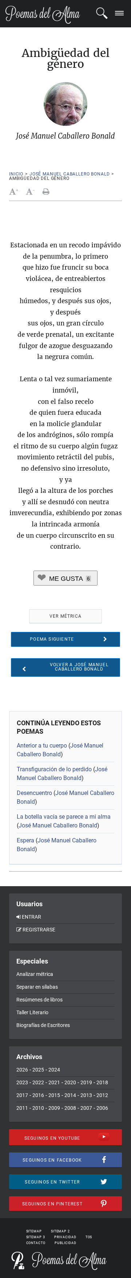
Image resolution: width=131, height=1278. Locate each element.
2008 (70, 1108)
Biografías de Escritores (43, 1025)
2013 (86, 1095)
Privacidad (65, 1237)
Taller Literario (32, 1012)
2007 (86, 1108)
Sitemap (34, 1231)
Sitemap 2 (60, 1231)
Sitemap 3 (35, 1237)
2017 (22, 1095)
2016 (38, 1095)
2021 (54, 1082)
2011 (22, 1108)
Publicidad (65, 1243)
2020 (70, 1082)
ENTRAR (31, 916)
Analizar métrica (34, 974)
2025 (38, 1069)
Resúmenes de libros (39, 999)
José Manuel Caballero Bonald (69, 174)
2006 (102, 1108)
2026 (22, 1069)
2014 (70, 1095)
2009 (54, 1108)
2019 (86, 1082)
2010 (38, 1108)
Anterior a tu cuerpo (42, 745)
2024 (54, 1069)
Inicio (16, 174)
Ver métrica (65, 616)
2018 (102, 1082)
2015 (54, 1095)
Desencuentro (34, 792)
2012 (102, 1095)
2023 (22, 1082)
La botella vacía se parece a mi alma (64, 816)
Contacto (35, 1243)
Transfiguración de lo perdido (54, 769)
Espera (25, 840)
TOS (89, 1237)
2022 (38, 1082)
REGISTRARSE (39, 929)
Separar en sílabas (37, 986)
